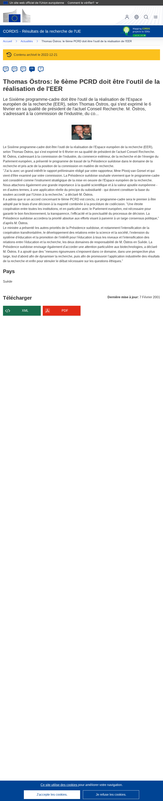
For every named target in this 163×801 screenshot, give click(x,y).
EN (14, 68)
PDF (65, 310)
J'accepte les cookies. (52, 794)
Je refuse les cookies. (111, 794)
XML (25, 310)
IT (41, 68)
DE (6, 68)
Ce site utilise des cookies (59, 785)
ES (23, 68)
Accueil (7, 41)
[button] (136, 17)
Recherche (146, 17)
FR (32, 68)
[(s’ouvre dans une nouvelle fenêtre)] (16, 15)
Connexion (127, 17)
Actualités (27, 41)
